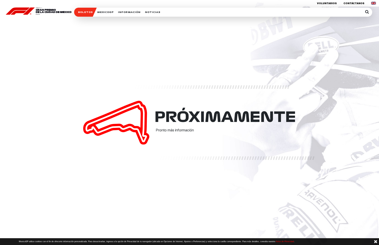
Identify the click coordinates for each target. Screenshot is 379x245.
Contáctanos (353, 3)
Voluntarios (327, 3)
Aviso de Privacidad (285, 241)
